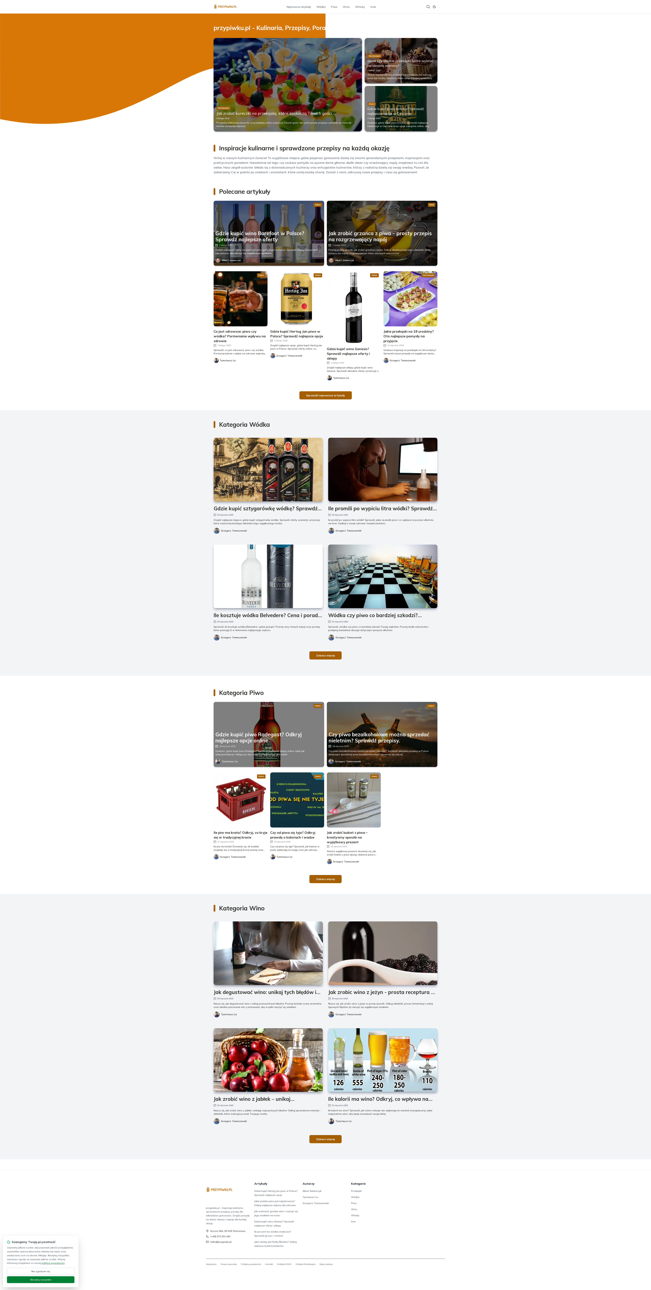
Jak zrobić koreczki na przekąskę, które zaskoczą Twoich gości (274, 113)
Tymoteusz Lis (230, 761)
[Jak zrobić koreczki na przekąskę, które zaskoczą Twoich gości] (288, 84)
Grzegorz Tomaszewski (234, 530)
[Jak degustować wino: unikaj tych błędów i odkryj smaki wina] (268, 953)
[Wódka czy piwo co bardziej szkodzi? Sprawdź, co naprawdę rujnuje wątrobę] (382, 576)
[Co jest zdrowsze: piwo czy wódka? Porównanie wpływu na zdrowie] (241, 298)
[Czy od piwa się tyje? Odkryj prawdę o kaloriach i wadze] (297, 800)
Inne (373, 6)
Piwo (334, 6)
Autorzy (309, 1184)
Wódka (321, 6)
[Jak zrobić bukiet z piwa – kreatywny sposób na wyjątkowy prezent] (354, 800)
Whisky (360, 6)
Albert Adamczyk (231, 260)
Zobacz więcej (325, 655)
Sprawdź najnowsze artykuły (325, 395)
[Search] (428, 6)
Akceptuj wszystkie (40, 1279)
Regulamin (211, 1264)
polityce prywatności (53, 1263)
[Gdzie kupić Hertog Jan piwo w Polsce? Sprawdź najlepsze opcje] (297, 298)
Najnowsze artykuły (299, 6)
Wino (346, 6)
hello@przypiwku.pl (221, 1241)
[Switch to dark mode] (434, 7)
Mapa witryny (326, 1264)
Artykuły (260, 1184)
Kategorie (358, 1184)
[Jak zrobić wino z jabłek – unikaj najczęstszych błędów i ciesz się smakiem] (268, 1060)
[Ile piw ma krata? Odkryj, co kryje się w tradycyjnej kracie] (241, 800)
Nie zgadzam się (40, 1271)
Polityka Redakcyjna (305, 1264)
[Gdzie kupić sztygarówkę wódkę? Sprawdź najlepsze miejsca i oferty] (268, 469)
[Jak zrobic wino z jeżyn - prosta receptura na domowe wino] (382, 953)
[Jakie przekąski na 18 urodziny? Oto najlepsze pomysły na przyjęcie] (410, 298)
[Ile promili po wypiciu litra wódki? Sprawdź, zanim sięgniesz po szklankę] (382, 469)
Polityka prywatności (251, 1264)
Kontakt (269, 1264)
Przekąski (356, 1191)
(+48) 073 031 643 (220, 1236)
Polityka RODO (284, 1264)
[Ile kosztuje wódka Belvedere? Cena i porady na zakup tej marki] (268, 576)
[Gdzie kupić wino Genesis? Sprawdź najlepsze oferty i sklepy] (354, 307)
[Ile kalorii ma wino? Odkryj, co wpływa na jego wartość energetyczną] (382, 1060)
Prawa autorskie (229, 1264)
